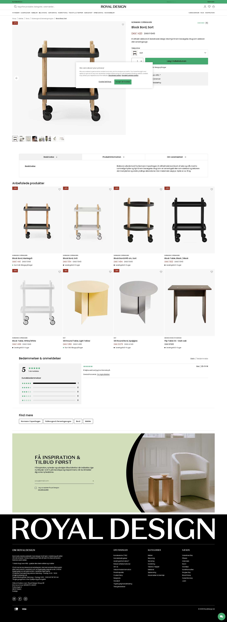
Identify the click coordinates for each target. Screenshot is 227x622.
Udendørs (185, 561)
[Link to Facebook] (20, 599)
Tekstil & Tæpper (153, 566)
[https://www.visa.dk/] (24, 609)
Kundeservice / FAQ (120, 555)
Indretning (151, 564)
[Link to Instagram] (25, 599)
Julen (184, 581)
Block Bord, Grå (70, 258)
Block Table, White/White (24, 341)
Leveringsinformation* (121, 561)
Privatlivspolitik (119, 572)
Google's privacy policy (130, 75)
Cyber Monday (187, 578)
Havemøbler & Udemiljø (156, 575)
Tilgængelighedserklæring (123, 584)
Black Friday (186, 575)
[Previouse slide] (16, 78)
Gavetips (185, 566)
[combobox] (211, 2)
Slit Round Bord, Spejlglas (126, 341)
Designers (117, 578)
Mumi (184, 564)
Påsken (184, 558)
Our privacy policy (114, 75)
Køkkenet (151, 569)
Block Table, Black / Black (176, 258)
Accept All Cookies (123, 82)
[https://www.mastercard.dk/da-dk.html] (16, 609)
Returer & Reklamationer (122, 564)
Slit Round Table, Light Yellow (76, 341)
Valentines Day (187, 555)
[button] (211, 2)
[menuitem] (16, 13)
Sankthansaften (188, 569)
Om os (116, 566)
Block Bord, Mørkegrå (22, 258)
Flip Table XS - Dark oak (175, 341)
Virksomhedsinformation (122, 569)
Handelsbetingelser (120, 558)
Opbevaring (152, 572)
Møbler (150, 555)
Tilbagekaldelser (119, 586)
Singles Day (186, 572)
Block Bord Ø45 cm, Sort (125, 258)
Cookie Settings (105, 82)
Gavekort (117, 581)
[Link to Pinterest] (14, 599)
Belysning (151, 558)
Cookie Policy (118, 575)
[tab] (50, 157)
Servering (151, 561)
